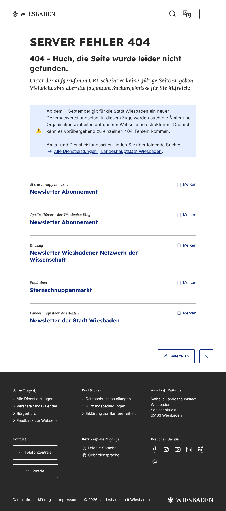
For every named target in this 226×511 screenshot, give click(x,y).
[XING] (201, 449)
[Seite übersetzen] (187, 14)
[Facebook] (155, 449)
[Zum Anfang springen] (206, 356)
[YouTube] (178, 449)
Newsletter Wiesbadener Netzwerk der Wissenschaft (84, 256)
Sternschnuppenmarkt (61, 290)
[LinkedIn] (189, 449)
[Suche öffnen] (172, 14)
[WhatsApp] (155, 462)
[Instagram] (166, 449)
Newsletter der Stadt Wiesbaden (75, 320)
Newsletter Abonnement (64, 191)
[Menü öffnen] (206, 14)
